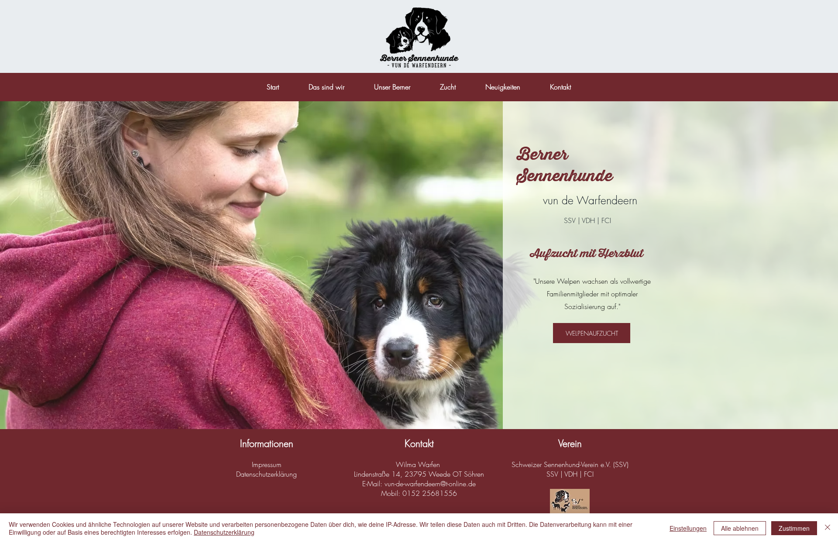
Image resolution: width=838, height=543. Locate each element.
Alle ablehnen (740, 528)
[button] (448, 87)
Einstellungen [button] (688, 528)
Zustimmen (794, 528)
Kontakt (419, 443)
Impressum (267, 464)
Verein (570, 443)
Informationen (266, 443)
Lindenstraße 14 (377, 474)
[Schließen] (827, 528)
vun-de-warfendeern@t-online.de (430, 483)
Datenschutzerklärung (266, 474)
